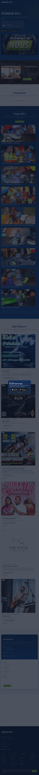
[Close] (29, 381)
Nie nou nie (19, 392)
